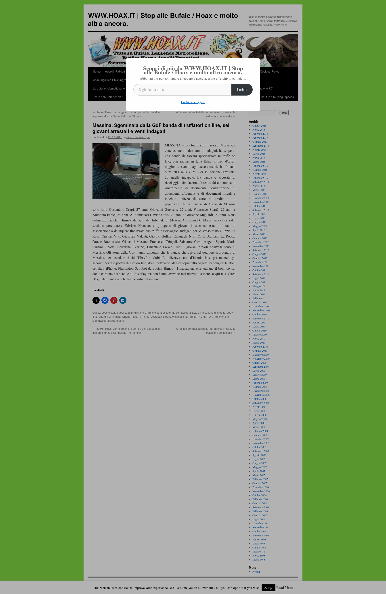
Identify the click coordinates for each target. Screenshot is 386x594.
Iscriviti (242, 89)
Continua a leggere (193, 102)
